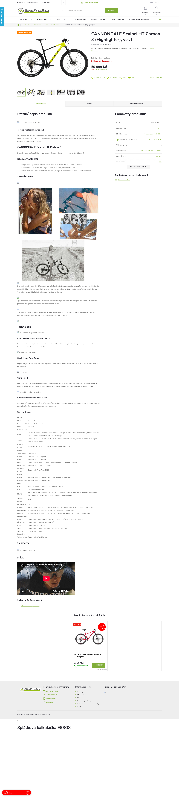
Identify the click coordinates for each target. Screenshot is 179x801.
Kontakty (20, 3)
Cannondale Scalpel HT (152, 134)
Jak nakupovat (46, 3)
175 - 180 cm (145, 150)
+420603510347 (51, 699)
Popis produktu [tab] (41, 104)
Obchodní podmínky (32, 3)
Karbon (158, 156)
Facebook (49, 702)
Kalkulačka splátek (101, 70)
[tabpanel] (89, 646)
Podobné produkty (136, 104)
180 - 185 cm (156, 150)
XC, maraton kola (124, 180)
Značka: (156, 77)
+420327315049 (51, 695)
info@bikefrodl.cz (52, 691)
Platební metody (82, 707)
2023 (159, 128)
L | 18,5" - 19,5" (155, 139)
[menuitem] (26, 19)
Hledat (111, 11)
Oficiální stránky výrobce (30, 606)
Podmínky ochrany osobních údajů (88, 704)
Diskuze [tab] (89, 104)
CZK (155, 2)
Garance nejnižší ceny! (84, 701)
